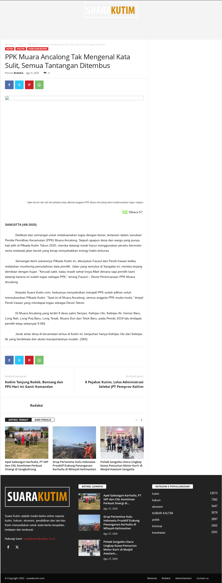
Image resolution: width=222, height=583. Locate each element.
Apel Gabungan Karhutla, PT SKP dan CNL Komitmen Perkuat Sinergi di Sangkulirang (26, 465)
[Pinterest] (29, 85)
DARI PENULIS (43, 419)
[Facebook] (9, 85)
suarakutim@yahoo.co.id (39, 538)
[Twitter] (19, 85)
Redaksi (18, 72)
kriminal (157, 526)
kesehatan (158, 532)
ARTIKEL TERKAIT (18, 419)
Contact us (203, 578)
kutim (21, 44)
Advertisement (183, 578)
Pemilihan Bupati (38, 48)
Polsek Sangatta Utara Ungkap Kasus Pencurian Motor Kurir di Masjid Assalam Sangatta (121, 465)
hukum (156, 500)
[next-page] (141, 420)
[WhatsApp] (39, 85)
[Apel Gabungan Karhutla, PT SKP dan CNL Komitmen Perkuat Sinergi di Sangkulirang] (26, 442)
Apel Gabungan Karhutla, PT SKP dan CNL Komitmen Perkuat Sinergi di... (122, 499)
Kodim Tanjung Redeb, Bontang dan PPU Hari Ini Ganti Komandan (34, 384)
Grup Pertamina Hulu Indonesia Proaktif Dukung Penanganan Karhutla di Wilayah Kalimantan (74, 465)
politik (20, 48)
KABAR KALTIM (162, 513)
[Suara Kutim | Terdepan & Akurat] (111, 10)
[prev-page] (136, 420)
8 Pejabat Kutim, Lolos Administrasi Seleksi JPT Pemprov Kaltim (114, 384)
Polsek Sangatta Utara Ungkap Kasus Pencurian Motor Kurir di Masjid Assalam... (120, 547)
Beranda (9, 44)
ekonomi (157, 506)
